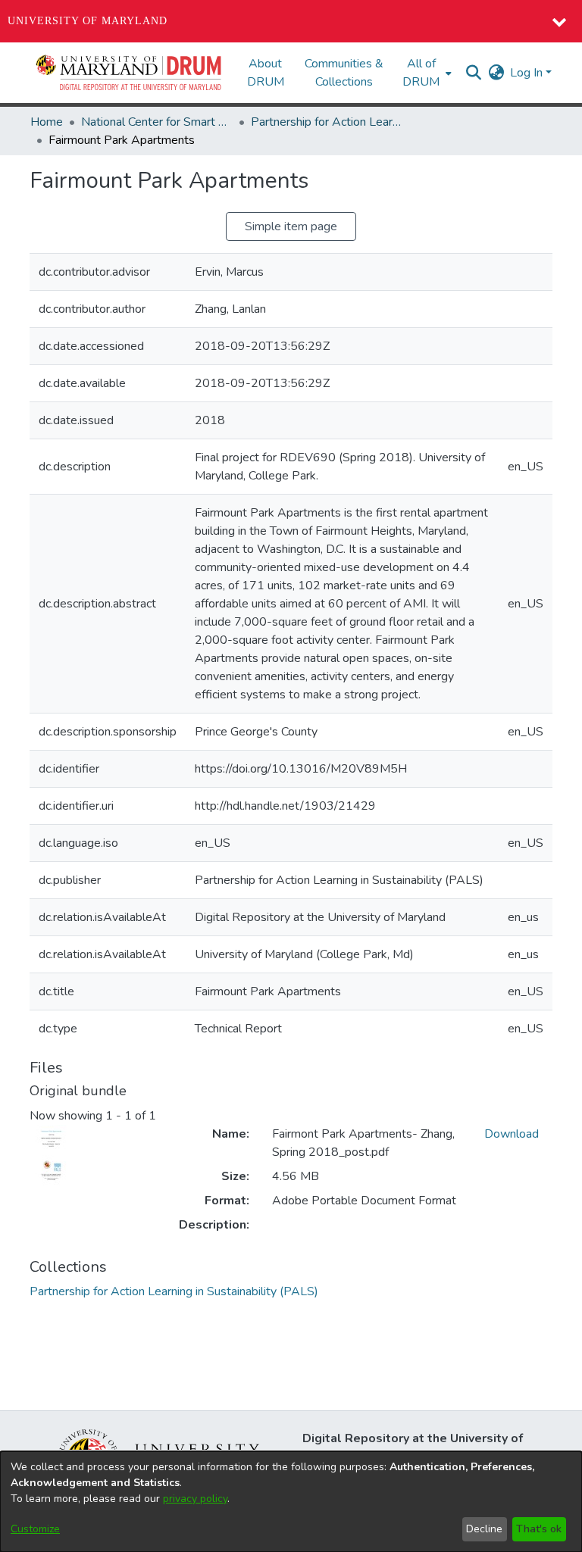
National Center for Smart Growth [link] (157, 122)
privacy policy (195, 1498)
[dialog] (291, 1501)
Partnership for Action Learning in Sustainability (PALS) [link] (326, 122)
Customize (35, 1529)
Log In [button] (528, 72)
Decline (484, 1529)
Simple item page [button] (291, 226)
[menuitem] (425, 72)
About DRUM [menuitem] (265, 72)
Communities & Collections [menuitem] (344, 72)
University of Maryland (87, 21)
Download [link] (511, 1134)
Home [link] (46, 122)
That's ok (539, 1529)
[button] (130, 72)
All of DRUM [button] (421, 72)
